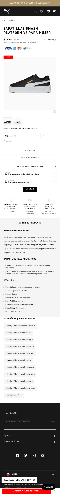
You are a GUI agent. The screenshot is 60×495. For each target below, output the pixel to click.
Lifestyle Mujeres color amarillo (20, 326)
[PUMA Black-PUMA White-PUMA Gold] (7, 122)
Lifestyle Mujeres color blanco (20, 346)
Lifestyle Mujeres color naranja (20, 374)
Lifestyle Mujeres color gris (18, 360)
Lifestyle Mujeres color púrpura (20, 388)
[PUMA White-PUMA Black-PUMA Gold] (17, 122)
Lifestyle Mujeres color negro (19, 381)
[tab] (30, 166)
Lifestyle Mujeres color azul (18, 333)
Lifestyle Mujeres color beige (19, 340)
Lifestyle (11, 20)
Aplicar (30, 189)
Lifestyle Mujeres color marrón (20, 367)
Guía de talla (30, 150)
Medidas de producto (30, 158)
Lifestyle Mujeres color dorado (20, 353)
